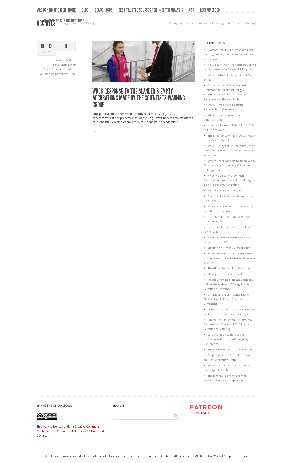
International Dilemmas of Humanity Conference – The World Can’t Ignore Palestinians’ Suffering (228, 324)
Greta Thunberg (53, 69)
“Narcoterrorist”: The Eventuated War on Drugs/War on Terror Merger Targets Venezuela (228, 54)
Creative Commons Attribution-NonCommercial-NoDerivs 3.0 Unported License (70, 431)
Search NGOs (104, 10)
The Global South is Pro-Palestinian (229, 268)
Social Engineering (64, 64)
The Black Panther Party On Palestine (230, 349)
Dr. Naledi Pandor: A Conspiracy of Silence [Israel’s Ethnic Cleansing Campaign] (227, 299)
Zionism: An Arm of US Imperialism (229, 247)
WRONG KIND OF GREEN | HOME (56, 10)
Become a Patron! (200, 413)
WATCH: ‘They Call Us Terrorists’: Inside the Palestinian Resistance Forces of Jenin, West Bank (229, 150)
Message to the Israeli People (226, 274)
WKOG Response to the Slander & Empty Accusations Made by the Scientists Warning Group (138, 98)
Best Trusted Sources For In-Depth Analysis (151, 10)
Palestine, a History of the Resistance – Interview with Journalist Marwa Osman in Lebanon (229, 258)
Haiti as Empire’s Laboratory (225, 190)
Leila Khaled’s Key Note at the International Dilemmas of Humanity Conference (226, 339)
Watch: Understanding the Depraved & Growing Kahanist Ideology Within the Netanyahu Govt (229, 165)
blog (85, 10)
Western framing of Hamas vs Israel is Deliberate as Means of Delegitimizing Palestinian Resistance (228, 284)
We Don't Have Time (63, 73)
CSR (191, 10)
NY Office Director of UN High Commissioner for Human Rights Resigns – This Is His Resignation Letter (229, 180)
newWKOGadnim (65, 60)
